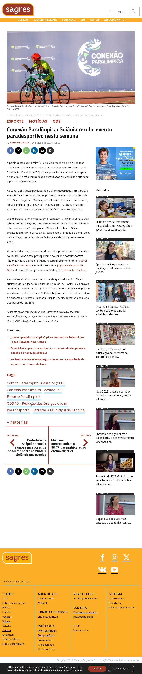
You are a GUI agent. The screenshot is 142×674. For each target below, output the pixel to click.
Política (6, 607)
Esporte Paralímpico (23, 396)
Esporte (20, 115)
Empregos (8, 635)
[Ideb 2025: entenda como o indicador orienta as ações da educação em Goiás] (115, 377)
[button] (133, 11)
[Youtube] (114, 570)
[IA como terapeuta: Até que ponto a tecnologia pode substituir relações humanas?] (115, 293)
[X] (18, 150)
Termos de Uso (46, 649)
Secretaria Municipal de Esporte (59, 410)
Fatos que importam (13, 603)
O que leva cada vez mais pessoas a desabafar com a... (113, 521)
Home (10, 115)
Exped (112, 603)
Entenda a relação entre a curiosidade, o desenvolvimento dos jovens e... (115, 438)
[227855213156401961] (115, 179)
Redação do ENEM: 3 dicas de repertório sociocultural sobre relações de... (114, 480)
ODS (56, 121)
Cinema (6, 630)
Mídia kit (42, 603)
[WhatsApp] (26, 150)
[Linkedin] (34, 150)
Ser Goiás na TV (102, 197)
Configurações (121, 668)
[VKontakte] (102, 570)
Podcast (7, 617)
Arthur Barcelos (19, 142)
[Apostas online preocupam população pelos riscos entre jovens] (115, 250)
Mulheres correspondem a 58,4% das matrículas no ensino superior (68, 445)
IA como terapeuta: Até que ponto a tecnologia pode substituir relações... (113, 310)
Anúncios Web (46, 598)
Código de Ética (46, 635)
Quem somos (116, 598)
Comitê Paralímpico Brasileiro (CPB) (35, 383)
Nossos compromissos (122, 607)
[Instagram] (114, 558)
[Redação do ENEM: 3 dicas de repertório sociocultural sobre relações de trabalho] (115, 462)
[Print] (50, 150)
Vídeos (6, 621)
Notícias (38, 121)
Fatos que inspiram (13, 644)
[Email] (42, 150)
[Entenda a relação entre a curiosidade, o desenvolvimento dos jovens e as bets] (115, 420)
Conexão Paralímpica (24, 389)
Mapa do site (80, 630)
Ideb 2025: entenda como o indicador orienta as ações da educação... (113, 395)
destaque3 (52, 389)
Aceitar (97, 668)
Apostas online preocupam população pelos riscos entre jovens (113, 268)
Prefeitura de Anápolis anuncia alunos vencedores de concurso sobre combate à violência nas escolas (27, 447)
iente (119, 603)
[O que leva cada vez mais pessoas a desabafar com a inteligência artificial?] (115, 505)
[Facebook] (10, 150)
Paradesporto (18, 410)
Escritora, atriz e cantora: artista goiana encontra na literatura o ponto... (112, 353)
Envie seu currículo (48, 617)
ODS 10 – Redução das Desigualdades (37, 403)
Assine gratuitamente (85, 598)
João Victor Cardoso (74, 270)
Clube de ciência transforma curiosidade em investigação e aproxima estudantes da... (114, 226)
